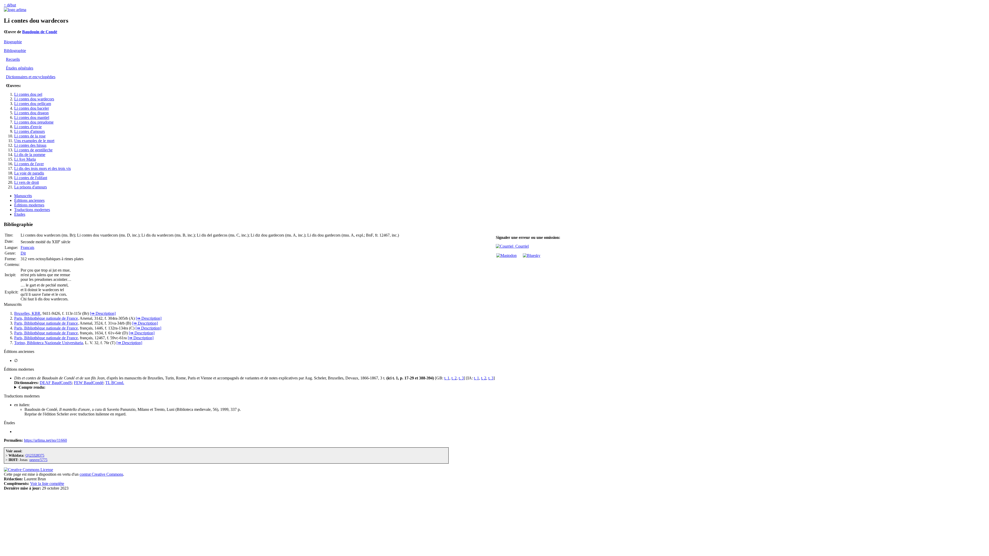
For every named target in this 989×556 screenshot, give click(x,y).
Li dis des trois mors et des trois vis (42, 168)
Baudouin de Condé (39, 32)
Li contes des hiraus (30, 145)
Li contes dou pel (28, 94)
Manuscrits (23, 196)
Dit (23, 253)
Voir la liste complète (47, 483)
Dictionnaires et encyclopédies (30, 77)
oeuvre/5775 (38, 460)
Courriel (521, 246)
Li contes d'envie (28, 127)
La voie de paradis (29, 173)
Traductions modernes (32, 209)
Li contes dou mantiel (31, 117)
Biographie (13, 42)
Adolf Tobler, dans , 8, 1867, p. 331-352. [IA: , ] (111, 387)
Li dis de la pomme (29, 154)
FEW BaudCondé (88, 382)
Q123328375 (34, 455)
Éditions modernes (29, 205)
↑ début (10, 5)
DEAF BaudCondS (56, 382)
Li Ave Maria (25, 159)
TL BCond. (114, 382)
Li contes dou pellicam (32, 103)
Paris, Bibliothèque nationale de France (46, 318)
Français (27, 247)
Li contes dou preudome (34, 122)
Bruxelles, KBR (27, 313)
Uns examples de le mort (34, 140)
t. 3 (461, 378)
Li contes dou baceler (31, 108)
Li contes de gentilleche (33, 150)
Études (19, 214)
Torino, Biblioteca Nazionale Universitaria (48, 343)
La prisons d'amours (30, 187)
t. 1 (446, 378)
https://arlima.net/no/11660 (45, 440)
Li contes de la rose (30, 136)
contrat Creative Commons (101, 474)
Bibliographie (15, 50)
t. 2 (454, 378)
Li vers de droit (26, 182)
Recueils (13, 59)
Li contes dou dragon (31, 113)
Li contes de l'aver (29, 164)
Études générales (19, 68)
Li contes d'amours (29, 131)
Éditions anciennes (29, 200)
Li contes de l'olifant (30, 178)
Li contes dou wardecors (34, 99)
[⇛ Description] (103, 313)
